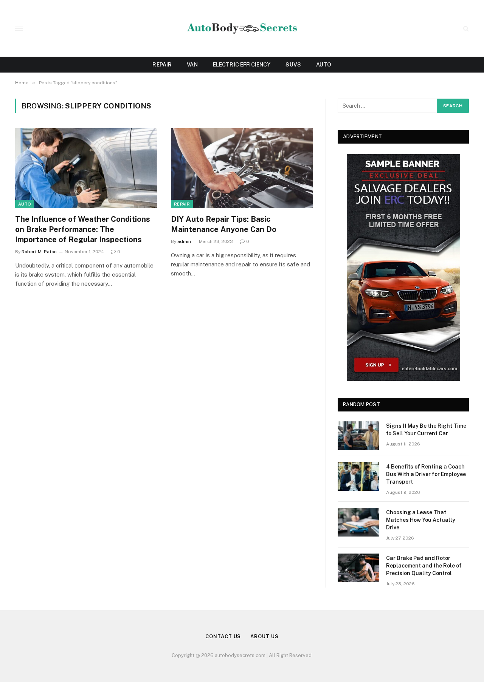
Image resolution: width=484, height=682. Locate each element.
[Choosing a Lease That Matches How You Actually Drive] (358, 522)
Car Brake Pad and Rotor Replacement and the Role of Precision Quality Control (424, 565)
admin (184, 241)
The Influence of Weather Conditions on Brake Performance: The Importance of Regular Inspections (82, 229)
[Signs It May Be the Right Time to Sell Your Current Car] (358, 435)
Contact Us (223, 636)
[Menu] (19, 28)
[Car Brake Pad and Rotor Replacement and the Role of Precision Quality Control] (358, 568)
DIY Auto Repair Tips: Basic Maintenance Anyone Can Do (223, 224)
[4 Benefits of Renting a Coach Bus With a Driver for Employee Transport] (358, 476)
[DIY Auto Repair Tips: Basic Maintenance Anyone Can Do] (242, 168)
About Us (264, 636)
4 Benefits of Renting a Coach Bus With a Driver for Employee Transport (426, 474)
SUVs (293, 65)
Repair (162, 65)
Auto (324, 65)
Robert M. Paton (39, 251)
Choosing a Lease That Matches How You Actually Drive (420, 519)
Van (192, 65)
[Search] (465, 28)
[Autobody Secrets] (242, 28)
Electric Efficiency (242, 65)
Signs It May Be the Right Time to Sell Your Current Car (426, 429)
